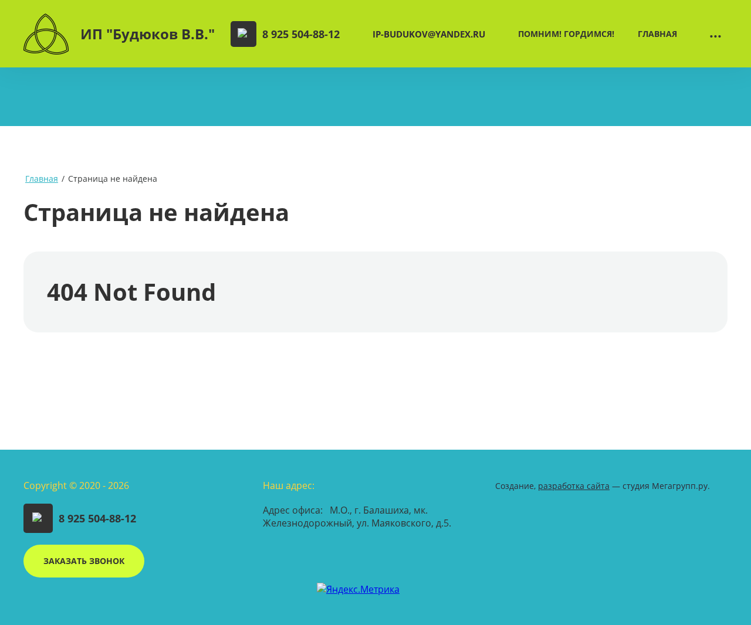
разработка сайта (574, 485)
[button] (83, 561)
